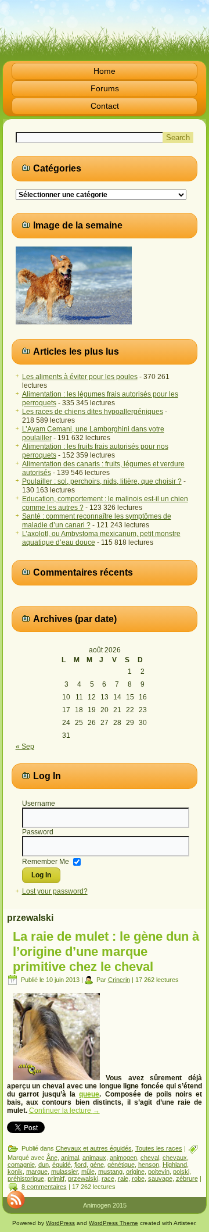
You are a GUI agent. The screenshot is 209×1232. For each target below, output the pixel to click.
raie (123, 1178)
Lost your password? (55, 891)
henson (148, 1164)
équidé (61, 1164)
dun (43, 1164)
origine (135, 1171)
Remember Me (45, 861)
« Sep (25, 746)
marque (37, 1171)
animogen (123, 1157)
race (108, 1178)
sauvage (160, 1178)
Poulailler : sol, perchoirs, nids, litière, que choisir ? (102, 481)
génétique (121, 1164)
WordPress (60, 1223)
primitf (56, 1178)
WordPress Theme (113, 1223)
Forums (105, 88)
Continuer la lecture (64, 1110)
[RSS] (15, 1199)
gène (97, 1164)
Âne (51, 1157)
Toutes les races (158, 1148)
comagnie (21, 1164)
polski (181, 1171)
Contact (105, 105)
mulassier (64, 1171)
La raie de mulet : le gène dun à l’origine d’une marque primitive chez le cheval (106, 951)
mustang (110, 1171)
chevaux (175, 1157)
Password (37, 832)
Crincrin (119, 979)
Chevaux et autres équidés (94, 1148)
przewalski (83, 1178)
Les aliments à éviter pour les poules (80, 377)
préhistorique (26, 1178)
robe (138, 1178)
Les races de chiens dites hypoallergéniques (92, 412)
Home (104, 71)
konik (15, 1171)
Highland (175, 1164)
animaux (94, 1157)
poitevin (159, 1171)
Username (38, 803)
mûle (88, 1171)
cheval (149, 1157)
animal (70, 1157)
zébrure (187, 1178)
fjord (80, 1164)
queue (89, 1094)
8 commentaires (44, 1186)
